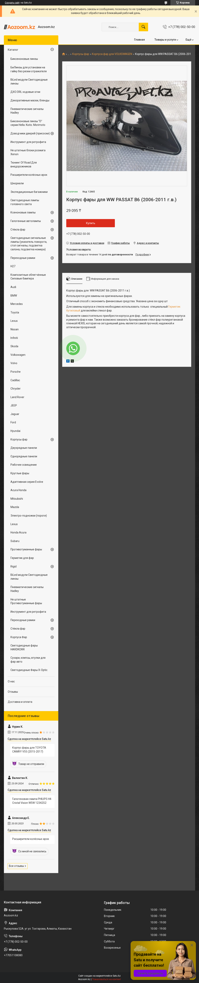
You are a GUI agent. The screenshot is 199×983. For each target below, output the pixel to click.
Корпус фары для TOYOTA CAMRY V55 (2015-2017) (29, 749)
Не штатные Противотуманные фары (26, 601)
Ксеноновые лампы (23, 212)
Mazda (14, 507)
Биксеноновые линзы (24, 58)
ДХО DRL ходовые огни (25, 91)
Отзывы (13, 691)
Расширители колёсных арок (28, 174)
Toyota (14, 312)
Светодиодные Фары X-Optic (28, 670)
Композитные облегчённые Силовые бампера (28, 276)
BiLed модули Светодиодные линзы (29, 81)
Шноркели (17, 183)
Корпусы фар (80, 54)
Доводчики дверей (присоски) (30, 133)
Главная (139, 39)
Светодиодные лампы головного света (24, 202)
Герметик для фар (22, 557)
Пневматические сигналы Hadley (27, 110)
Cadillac (15, 380)
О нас (11, 681)
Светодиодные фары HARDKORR (24, 647)
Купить (90, 223)
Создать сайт (12, 2)
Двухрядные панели (23, 447)
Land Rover (17, 397)
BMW (13, 295)
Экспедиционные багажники (29, 191)
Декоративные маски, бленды (29, 100)
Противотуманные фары (26, 549)
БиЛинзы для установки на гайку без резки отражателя (28, 69)
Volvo (13, 363)
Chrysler (15, 388)
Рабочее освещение (23, 464)
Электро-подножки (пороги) (28, 515)
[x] (72, 361)
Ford (13, 422)
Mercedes (16, 303)
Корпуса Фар (18, 637)
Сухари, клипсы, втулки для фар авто (27, 659)
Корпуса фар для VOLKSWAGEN (112, 54)
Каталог (13, 49)
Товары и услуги (165, 39)
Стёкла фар (17, 229)
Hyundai (15, 430)
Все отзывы (16, 865)
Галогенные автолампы (25, 221)
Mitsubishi (16, 498)
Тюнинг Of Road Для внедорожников (23, 164)
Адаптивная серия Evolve (26, 481)
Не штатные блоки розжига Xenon (27, 152)
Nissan (14, 329)
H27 (12, 266)
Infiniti (14, 337)
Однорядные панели (23, 456)
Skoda (14, 346)
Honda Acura (18, 532)
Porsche (15, 371)
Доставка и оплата (20, 701)
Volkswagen (17, 354)
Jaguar (14, 414)
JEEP (13, 405)
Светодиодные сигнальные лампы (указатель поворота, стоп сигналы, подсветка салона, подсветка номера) (28, 243)
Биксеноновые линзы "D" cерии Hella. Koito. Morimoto (27, 123)
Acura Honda (18, 490)
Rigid (13, 566)
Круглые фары (19, 473)
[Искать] (143, 27)
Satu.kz (117, 975)
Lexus (14, 320)
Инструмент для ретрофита (28, 142)
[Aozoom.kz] (19, 27)
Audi (13, 287)
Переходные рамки (22, 257)
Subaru (14, 541)
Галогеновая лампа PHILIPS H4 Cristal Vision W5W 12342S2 (31, 800)
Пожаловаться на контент (106, 979)
